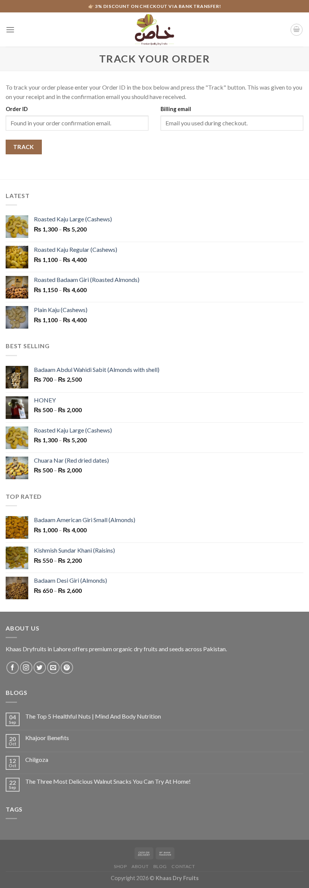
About (140, 866)
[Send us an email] (53, 667)
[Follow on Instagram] (26, 667)
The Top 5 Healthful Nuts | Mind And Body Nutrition (93, 716)
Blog (160, 866)
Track (23, 146)
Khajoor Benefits (47, 737)
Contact (183, 866)
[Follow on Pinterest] (67, 667)
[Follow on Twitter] (40, 667)
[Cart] (297, 30)
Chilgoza (36, 759)
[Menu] (10, 29)
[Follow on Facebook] (12, 667)
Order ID (17, 109)
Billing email (176, 109)
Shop (120, 866)
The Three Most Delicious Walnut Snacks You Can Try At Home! (108, 781)
